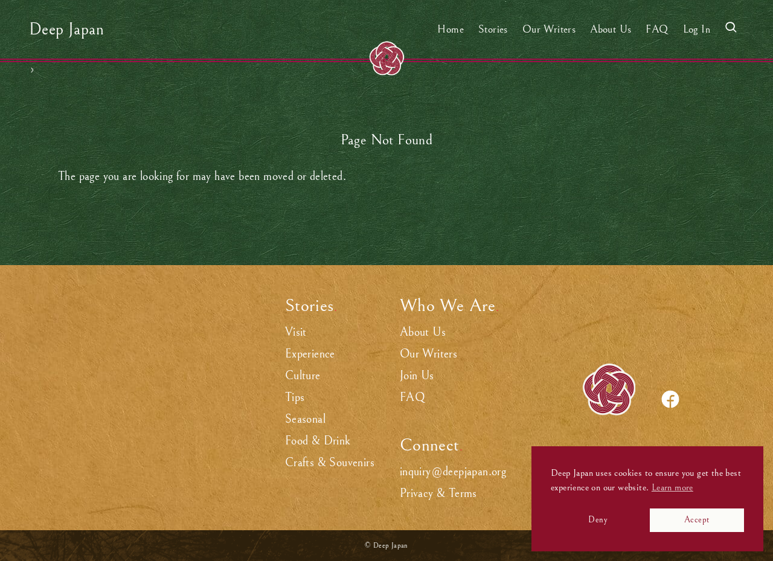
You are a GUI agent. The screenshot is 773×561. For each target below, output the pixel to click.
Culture (303, 376)
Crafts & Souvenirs (329, 463)
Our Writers (428, 354)
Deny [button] (598, 520)
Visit (296, 332)
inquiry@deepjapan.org (453, 472)
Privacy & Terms (438, 494)
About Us (423, 332)
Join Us (417, 376)
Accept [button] (696, 520)
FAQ (412, 398)
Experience (310, 354)
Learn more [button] (672, 487)
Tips (295, 398)
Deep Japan (66, 29)
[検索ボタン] (730, 29)
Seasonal (305, 419)
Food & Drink (318, 441)
